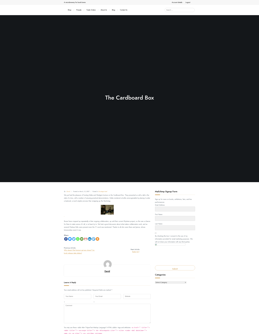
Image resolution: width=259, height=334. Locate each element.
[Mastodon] (93, 239)
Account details (177, 2)
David (68, 191)
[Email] (81, 239)
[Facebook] (66, 239)
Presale (78, 10)
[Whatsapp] (78, 239)
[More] (97, 239)
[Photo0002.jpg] (107, 211)
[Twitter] (74, 239)
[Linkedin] (89, 239)
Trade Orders (91, 10)
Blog (113, 10)
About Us (104, 10)
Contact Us (123, 10)
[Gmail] (85, 239)
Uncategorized (102, 191)
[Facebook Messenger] (70, 239)
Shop (69, 10)
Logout (187, 2)
